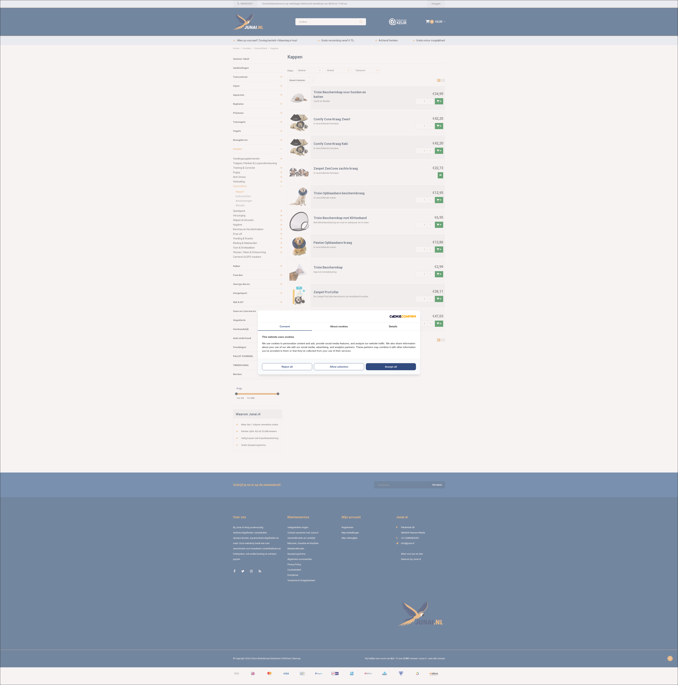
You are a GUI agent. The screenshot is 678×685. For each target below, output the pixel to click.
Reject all (287, 366)
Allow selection (339, 366)
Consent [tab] (285, 326)
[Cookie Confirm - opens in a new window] (402, 316)
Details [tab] (393, 326)
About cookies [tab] (339, 326)
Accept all (391, 366)
